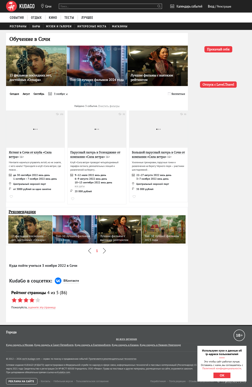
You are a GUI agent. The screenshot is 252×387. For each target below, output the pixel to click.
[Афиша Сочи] (20, 6)
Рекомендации (22, 211)
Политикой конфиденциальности (221, 368)
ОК (222, 375)
